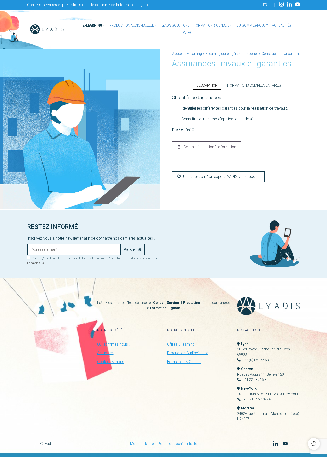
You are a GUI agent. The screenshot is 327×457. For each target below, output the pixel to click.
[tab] (207, 85)
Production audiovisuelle (131, 25)
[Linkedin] (289, 4)
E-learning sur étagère (222, 54)
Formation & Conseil (211, 25)
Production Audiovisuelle (187, 353)
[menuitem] (265, 5)
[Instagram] (281, 4)
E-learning (92, 25)
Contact (186, 33)
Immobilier (250, 54)
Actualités (281, 25)
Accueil (177, 54)
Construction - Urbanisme (281, 54)
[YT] (297, 4)
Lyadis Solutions (175, 25)
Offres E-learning (181, 344)
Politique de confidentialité (177, 443)
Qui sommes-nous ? (252, 25)
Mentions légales (143, 443)
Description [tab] (207, 85)
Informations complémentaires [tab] (253, 85)
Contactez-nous (110, 361)
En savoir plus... (36, 263)
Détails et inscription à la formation (210, 147)
